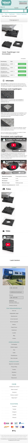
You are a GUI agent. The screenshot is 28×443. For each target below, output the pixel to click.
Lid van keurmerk (14, 319)
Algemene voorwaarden (14, 363)
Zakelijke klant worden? (14, 386)
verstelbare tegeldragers (12, 133)
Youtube (14, 409)
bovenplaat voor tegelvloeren (6, 154)
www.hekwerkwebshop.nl (12, 438)
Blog (14, 335)
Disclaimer (14, 372)
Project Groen (14, 327)
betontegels (20, 99)
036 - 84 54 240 (13, 287)
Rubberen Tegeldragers (22, 14)
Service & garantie (14, 321)
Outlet (14, 352)
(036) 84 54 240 (23, 3)
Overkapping (14, 344)
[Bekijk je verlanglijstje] (23, 8)
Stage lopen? (14, 397)
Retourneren (14, 377)
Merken (14, 324)
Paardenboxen (14, 355)
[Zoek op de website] (25, 11)
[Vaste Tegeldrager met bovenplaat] (12, 38)
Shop (6, 14)
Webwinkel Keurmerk (23, 438)
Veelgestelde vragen (14, 313)
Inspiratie (16, 7)
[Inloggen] (20, 8)
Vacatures (14, 392)
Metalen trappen (14, 347)
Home (1, 14)
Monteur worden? (14, 395)
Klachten (14, 375)
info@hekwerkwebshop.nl (16, 292)
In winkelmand (22, 64)
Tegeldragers (12, 14)
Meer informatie (14, 358)
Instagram (14, 411)
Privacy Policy (14, 366)
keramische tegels (4, 100)
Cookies (14, 369)
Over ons (14, 310)
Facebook (14, 406)
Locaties (14, 332)
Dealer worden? (14, 389)
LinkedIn (14, 414)
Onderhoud (14, 330)
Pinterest (14, 417)
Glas (14, 349)
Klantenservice (14, 316)
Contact (14, 338)
